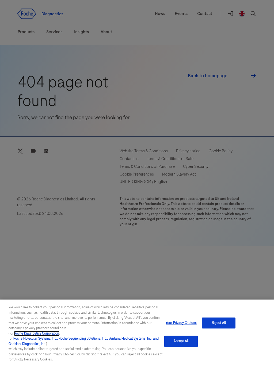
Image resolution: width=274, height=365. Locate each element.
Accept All (181, 341)
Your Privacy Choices (181, 322)
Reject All (219, 322)
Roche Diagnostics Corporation (36, 333)
